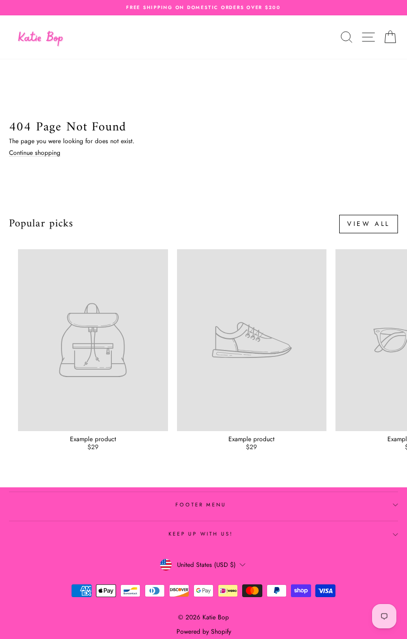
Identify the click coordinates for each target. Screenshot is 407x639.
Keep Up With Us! (201, 534)
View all (368, 224)
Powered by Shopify (203, 631)
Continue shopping (34, 153)
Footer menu (200, 505)
